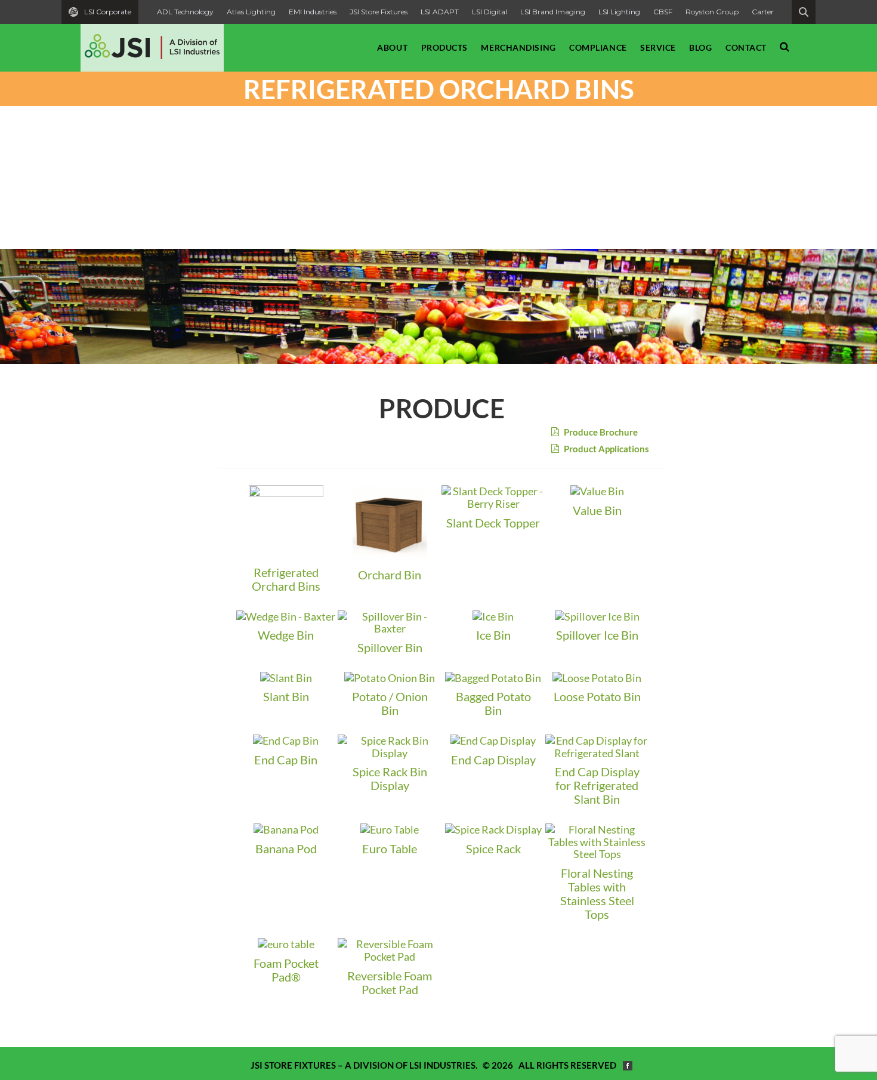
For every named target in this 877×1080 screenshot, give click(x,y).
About (392, 47)
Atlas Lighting (251, 11)
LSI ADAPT (440, 11)
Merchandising (518, 47)
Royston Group (712, 11)
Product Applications (605, 449)
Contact (746, 47)
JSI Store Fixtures (378, 11)
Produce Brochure (600, 432)
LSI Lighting (619, 11)
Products (444, 47)
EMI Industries (312, 11)
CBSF (662, 11)
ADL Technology (185, 11)
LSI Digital (489, 11)
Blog (700, 47)
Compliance (598, 47)
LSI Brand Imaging (552, 11)
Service (658, 47)
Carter (763, 11)
